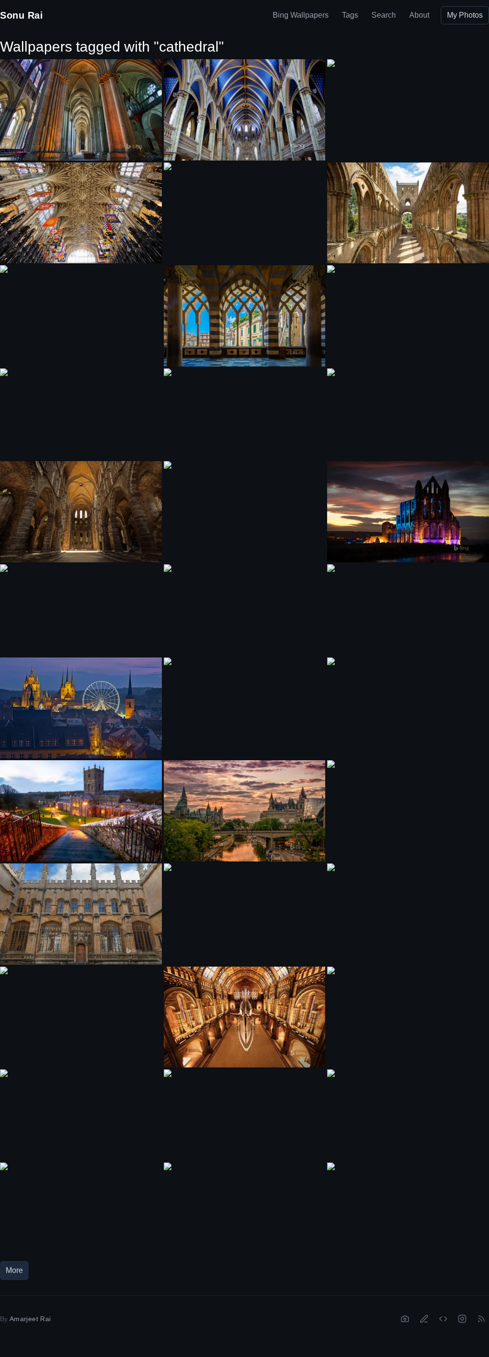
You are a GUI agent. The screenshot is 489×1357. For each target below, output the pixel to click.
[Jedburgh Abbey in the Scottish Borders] (408, 213)
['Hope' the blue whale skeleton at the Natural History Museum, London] (245, 1017)
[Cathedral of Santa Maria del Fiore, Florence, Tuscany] (245, 414)
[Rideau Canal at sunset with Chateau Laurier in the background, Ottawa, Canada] (245, 811)
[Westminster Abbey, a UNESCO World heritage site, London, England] (408, 1208)
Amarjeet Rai (30, 1319)
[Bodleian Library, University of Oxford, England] (81, 413)
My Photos (465, 15)
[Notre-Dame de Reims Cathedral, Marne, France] (81, 110)
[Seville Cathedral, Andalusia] (81, 310)
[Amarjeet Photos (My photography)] (405, 1318)
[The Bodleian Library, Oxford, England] (81, 914)
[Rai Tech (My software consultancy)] (443, 1318)
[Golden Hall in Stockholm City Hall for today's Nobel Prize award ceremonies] (81, 1208)
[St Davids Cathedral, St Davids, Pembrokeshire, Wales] (245, 703)
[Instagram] (462, 1318)
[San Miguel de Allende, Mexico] (245, 610)
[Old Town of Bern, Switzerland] (408, 1114)
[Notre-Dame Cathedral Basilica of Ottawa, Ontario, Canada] (245, 110)
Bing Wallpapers (301, 15)
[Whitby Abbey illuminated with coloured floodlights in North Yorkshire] (408, 511)
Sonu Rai (21, 15)
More (14, 1270)
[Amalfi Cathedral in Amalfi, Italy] (245, 315)
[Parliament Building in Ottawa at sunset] (408, 310)
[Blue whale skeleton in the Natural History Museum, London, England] (245, 909)
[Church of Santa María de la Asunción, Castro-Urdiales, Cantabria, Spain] (245, 506)
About (419, 15)
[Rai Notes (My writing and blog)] (424, 1318)
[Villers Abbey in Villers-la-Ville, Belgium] (81, 511)
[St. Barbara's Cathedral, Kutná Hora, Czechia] (245, 208)
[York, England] (81, 609)
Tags (350, 15)
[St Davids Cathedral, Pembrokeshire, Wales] (408, 702)
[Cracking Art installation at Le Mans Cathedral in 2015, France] (408, 1012)
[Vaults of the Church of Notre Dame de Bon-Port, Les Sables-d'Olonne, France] (408, 805)
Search (384, 15)
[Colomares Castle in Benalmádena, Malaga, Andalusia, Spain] (245, 1208)
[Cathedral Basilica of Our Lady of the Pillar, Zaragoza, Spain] (408, 609)
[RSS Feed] (481, 1318)
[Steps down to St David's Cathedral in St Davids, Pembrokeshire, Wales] (81, 811)
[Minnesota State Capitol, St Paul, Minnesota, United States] (245, 1115)
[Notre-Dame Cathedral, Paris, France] (408, 413)
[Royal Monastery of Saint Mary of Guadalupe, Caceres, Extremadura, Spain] (408, 908)
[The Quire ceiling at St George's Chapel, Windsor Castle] (81, 213)
